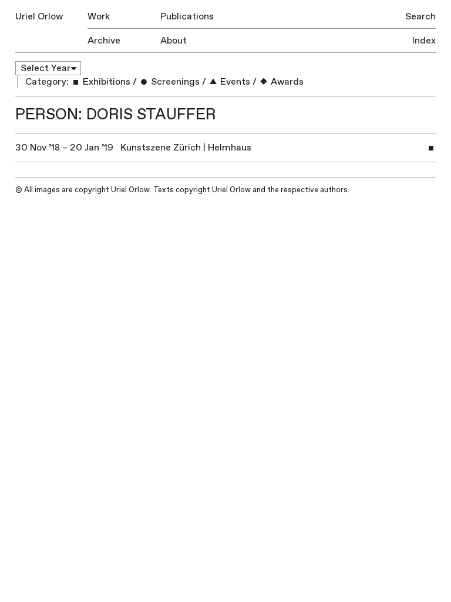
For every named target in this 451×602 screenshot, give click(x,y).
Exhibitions (105, 82)
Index (424, 40)
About (173, 40)
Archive (103, 40)
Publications (187, 16)
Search (420, 16)
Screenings (174, 82)
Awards (286, 82)
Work (98, 16)
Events (234, 82)
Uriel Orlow (39, 16)
